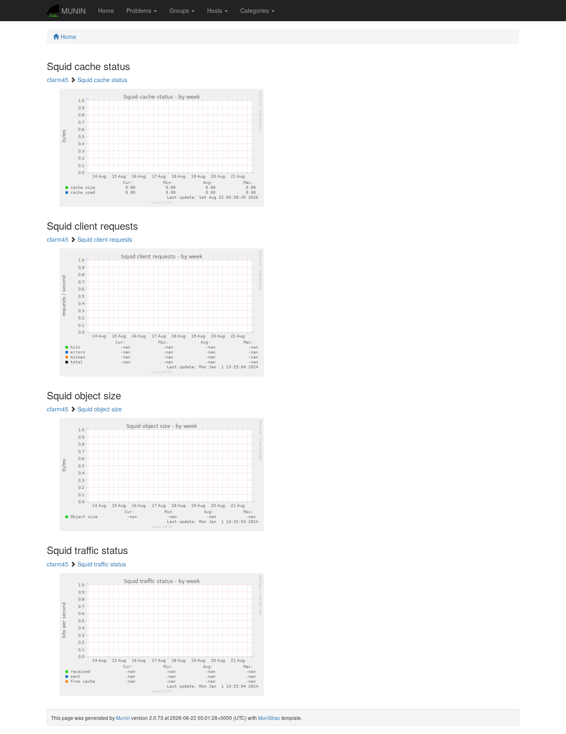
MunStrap (269, 717)
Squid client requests (104, 239)
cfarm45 (57, 79)
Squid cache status (102, 79)
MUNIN (73, 10)
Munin (123, 717)
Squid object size (99, 409)
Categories (255, 10)
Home (106, 10)
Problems (139, 10)
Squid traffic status (101, 564)
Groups (180, 10)
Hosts (215, 10)
